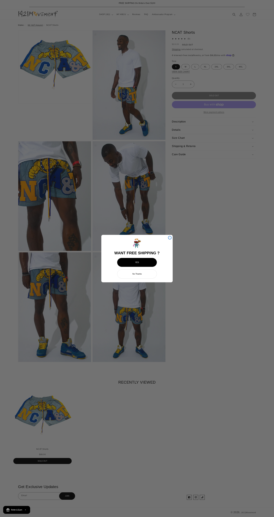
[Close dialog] (169, 237)
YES (137, 262)
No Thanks (137, 274)
